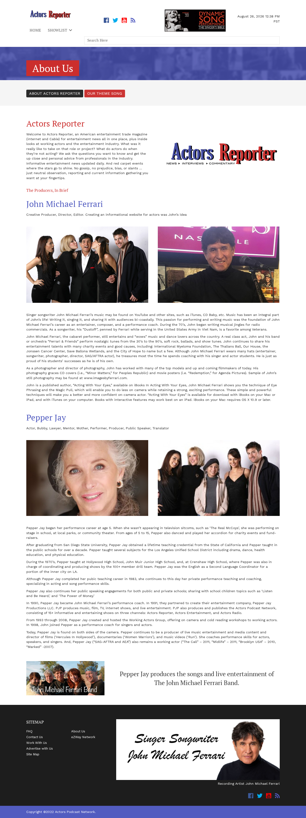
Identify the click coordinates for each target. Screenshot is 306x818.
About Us (78, 731)
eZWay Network (83, 737)
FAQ (29, 731)
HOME (35, 30)
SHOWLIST (57, 30)
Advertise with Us (39, 748)
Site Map (32, 754)
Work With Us (36, 742)
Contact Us (34, 737)
